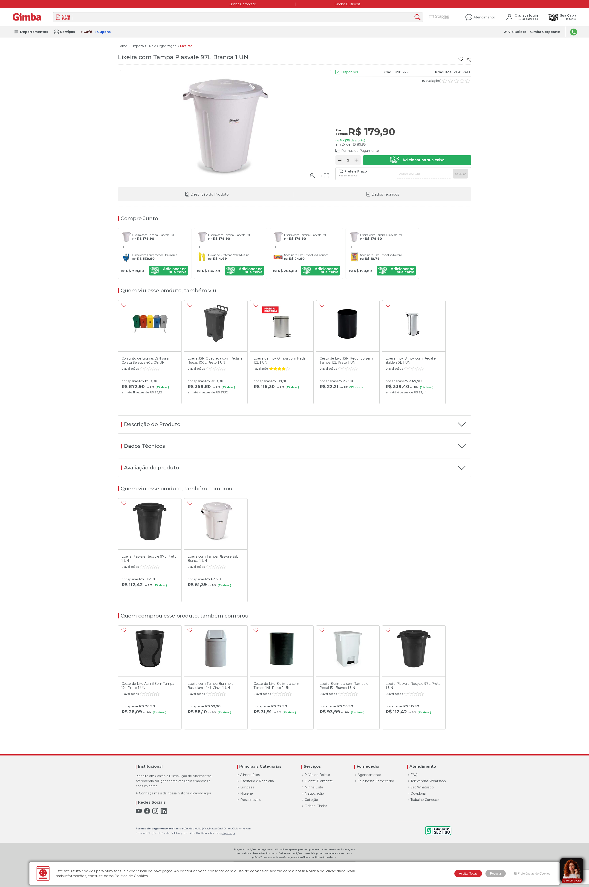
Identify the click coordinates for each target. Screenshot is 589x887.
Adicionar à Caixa (417, 160)
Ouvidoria (418, 793)
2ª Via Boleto (515, 32)
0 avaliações (431, 80)
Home (122, 45)
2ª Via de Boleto (317, 774)
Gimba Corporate (242, 4)
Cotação (311, 799)
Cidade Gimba (316, 806)
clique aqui (228, 833)
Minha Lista (314, 787)
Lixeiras (186, 45)
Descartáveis (250, 799)
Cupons (104, 32)
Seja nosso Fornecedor (376, 781)
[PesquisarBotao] (419, 17)
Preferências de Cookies (534, 873)
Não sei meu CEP (349, 176)
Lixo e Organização (161, 45)
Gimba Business (347, 4)
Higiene (246, 793)
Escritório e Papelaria (257, 781)
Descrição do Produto (210, 194)
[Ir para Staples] (439, 17)
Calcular (460, 174)
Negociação (314, 793)
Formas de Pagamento (360, 151)
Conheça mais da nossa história (175, 793)
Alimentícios (250, 774)
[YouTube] (139, 811)
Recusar (495, 873)
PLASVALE (462, 72)
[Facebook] (147, 811)
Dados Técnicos (385, 194)
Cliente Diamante (319, 781)
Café (88, 32)
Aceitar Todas (468, 873)
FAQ (414, 774)
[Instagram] (155, 811)
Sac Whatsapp (422, 787)
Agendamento (369, 774)
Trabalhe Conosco (424, 799)
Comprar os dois (168, 270)
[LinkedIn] (164, 811)
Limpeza (137, 45)
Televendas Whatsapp (428, 781)
